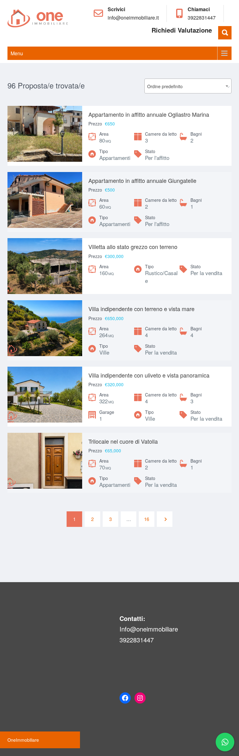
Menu (17, 53)
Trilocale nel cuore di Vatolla (123, 441)
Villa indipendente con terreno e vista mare (141, 309)
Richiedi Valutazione (182, 29)
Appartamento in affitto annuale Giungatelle (142, 180)
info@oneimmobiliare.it (133, 17)
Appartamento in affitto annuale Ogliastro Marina (148, 114)
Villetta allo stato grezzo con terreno (132, 246)
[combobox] (188, 86)
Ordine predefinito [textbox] (165, 86)
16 (146, 519)
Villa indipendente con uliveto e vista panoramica (148, 375)
